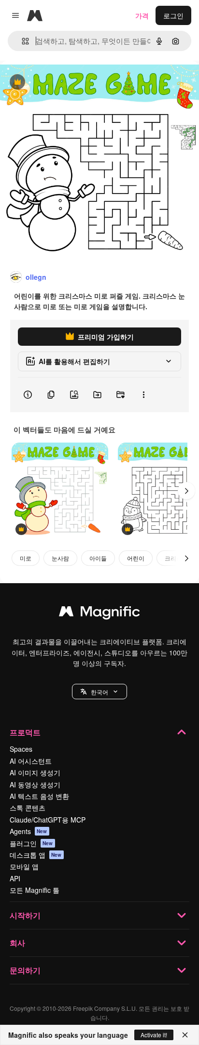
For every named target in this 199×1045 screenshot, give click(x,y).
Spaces (21, 749)
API (15, 878)
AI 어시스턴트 (31, 761)
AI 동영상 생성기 (35, 784)
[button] (99, 691)
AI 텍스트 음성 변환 (39, 796)
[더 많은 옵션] (143, 395)
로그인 (173, 15)
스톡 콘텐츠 (27, 807)
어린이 (135, 558)
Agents (28, 831)
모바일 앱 (24, 866)
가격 (142, 15)
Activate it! (154, 1035)
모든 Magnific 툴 (34, 890)
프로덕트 (25, 732)
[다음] (186, 491)
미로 (25, 558)
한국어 (99, 692)
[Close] (185, 1035)
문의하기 (25, 970)
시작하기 (25, 915)
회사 (17, 942)
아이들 (98, 558)
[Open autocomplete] (21, 41)
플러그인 (31, 843)
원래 (55, 83)
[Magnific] (99, 613)
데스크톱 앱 (36, 855)
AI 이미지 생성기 (35, 772)
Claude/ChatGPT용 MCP (47, 819)
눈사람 (60, 558)
